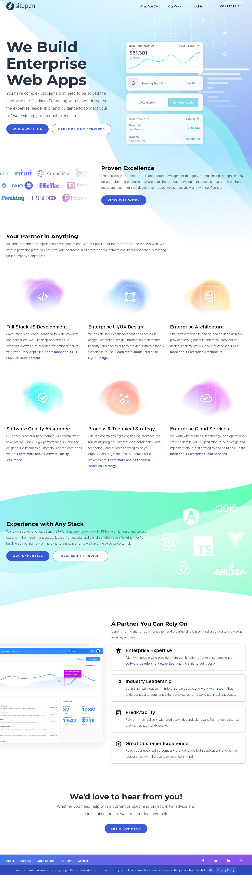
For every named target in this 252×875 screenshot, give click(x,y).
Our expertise (28, 556)
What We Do (149, 6)
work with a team (213, 688)
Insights (197, 6)
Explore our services (81, 129)
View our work (123, 200)
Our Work (174, 6)
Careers (25, 860)
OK (211, 870)
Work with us (27, 129)
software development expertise (150, 663)
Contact (83, 860)
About (10, 860)
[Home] (20, 6)
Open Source (46, 860)
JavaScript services (80, 556)
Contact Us (229, 6)
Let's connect (126, 828)
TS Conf (66, 860)
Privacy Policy (225, 870)
